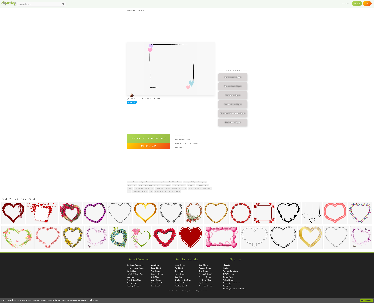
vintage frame (162, 182)
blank (190, 188)
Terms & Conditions (230, 271)
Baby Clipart (155, 286)
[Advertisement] (171, 27)
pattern (174, 188)
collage (142, 182)
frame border (139, 188)
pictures (130, 188)
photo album (176, 191)
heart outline (207, 188)
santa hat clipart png (134, 274)
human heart (149, 188)
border (135, 182)
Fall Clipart (179, 268)
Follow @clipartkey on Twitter (234, 289)
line (206, 185)
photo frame (159, 191)
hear (151, 191)
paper (168, 188)
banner (179, 182)
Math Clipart (155, 265)
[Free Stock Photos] (8, 3)
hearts (168, 185)
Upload (357, 3)
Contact (226, 268)
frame (156, 185)
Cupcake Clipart (157, 274)
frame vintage (132, 185)
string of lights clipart (135, 268)
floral (162, 185)
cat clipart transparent (135, 265)
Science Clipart (156, 283)
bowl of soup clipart (134, 280)
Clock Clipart (179, 271)
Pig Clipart (203, 283)
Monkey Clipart (205, 277)
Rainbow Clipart (181, 286)
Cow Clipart (203, 265)
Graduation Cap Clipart (183, 280)
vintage (193, 182)
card (129, 191)
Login (367, 3)
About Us (226, 265)
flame (148, 182)
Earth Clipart (155, 277)
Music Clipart (156, 280)
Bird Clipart (203, 271)
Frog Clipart (155, 271)
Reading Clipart (205, 268)
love (129, 182)
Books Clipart (156, 268)
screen (140, 185)
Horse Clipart (180, 274)
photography (202, 182)
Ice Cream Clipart (205, 280)
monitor (167, 191)
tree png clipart (133, 286)
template (172, 182)
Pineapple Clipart (205, 274)
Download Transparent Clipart (149, 138)
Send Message (131, 102)
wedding (186, 182)
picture (183, 185)
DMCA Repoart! (149, 146)
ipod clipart (131, 277)
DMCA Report (228, 274)
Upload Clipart (228, 280)
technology (136, 191)
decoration (191, 185)
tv (180, 188)
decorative (197, 188)
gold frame (148, 185)
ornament (176, 185)
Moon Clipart (180, 265)
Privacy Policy (228, 277)
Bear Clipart (179, 283)
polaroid (144, 191)
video (154, 182)
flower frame (160, 188)
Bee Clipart (179, 277)
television (200, 185)
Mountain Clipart (205, 286)
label (184, 188)
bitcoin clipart (132, 271)
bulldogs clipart (132, 283)
